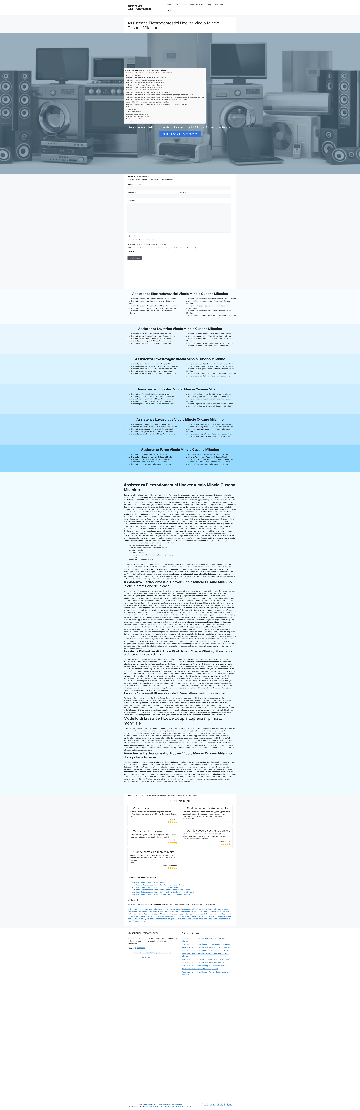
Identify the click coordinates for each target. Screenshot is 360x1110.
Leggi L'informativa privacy (147, 1104)
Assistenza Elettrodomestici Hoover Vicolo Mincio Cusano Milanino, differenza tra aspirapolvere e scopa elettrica (165, 97)
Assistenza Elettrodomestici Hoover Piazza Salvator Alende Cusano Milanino (161, 890)
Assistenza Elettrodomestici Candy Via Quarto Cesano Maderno (206, 944)
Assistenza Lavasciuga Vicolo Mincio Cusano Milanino (144, 87)
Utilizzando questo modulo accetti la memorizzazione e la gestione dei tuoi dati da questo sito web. (162, 248)
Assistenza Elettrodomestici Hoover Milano (148, 882)
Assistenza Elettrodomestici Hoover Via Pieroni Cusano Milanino (206, 947)
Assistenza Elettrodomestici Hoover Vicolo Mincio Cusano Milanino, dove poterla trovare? (157, 104)
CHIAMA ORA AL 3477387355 (180, 134)
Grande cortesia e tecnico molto (137, 114)
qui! (165, 244)
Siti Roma (189, 1106)
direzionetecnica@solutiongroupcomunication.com (152, 953)
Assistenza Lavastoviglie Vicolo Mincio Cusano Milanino (145, 82)
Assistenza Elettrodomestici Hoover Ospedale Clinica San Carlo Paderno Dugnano (163, 892)
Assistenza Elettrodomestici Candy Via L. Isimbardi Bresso (204, 966)
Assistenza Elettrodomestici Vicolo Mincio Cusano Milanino (146, 78)
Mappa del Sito (176, 1104)
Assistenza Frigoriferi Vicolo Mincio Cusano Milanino (144, 85)
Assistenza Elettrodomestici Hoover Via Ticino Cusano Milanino (156, 887)
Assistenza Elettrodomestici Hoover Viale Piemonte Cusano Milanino (158, 885)
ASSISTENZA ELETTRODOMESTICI (140, 7)
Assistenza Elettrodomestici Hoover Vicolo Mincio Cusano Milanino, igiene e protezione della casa (159, 95)
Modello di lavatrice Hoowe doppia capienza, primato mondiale (147, 102)
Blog (209, 5)
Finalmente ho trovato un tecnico (137, 116)
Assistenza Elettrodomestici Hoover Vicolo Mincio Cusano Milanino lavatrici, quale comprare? (158, 99)
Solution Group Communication (174, 1106)
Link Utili (129, 121)
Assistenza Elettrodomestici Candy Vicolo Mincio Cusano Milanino (196, 912)
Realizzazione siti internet (153, 1106)
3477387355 (140, 948)
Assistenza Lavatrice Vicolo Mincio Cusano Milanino (144, 80)
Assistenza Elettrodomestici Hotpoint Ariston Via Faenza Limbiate (206, 959)
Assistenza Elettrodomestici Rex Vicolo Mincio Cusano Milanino (196, 909)
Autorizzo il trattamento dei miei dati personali (145, 240)
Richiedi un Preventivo (133, 75)
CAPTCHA (132, 251)
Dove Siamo (219, 5)
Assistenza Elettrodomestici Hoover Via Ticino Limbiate (203, 962)
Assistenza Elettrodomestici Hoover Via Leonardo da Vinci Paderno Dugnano (161, 894)
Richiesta (132, 201)
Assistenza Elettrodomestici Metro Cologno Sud (200, 969)
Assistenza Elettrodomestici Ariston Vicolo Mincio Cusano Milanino (166, 916)
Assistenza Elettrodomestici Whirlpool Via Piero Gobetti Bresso (205, 950)
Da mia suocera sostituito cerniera (137, 119)
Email (183, 192)
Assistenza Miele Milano (217, 1104)
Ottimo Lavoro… (131, 109)
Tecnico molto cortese (133, 112)
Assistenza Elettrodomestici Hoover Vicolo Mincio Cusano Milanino (149, 73)
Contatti (169, 10)
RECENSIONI (130, 107)
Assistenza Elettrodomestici (139, 904)
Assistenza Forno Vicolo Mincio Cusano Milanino (142, 90)
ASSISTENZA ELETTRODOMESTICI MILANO (189, 5)
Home (169, 5)
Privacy (131, 236)
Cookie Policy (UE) (164, 1104)
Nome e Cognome (135, 184)
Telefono (132, 192)
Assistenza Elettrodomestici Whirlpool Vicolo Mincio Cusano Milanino (172, 919)
